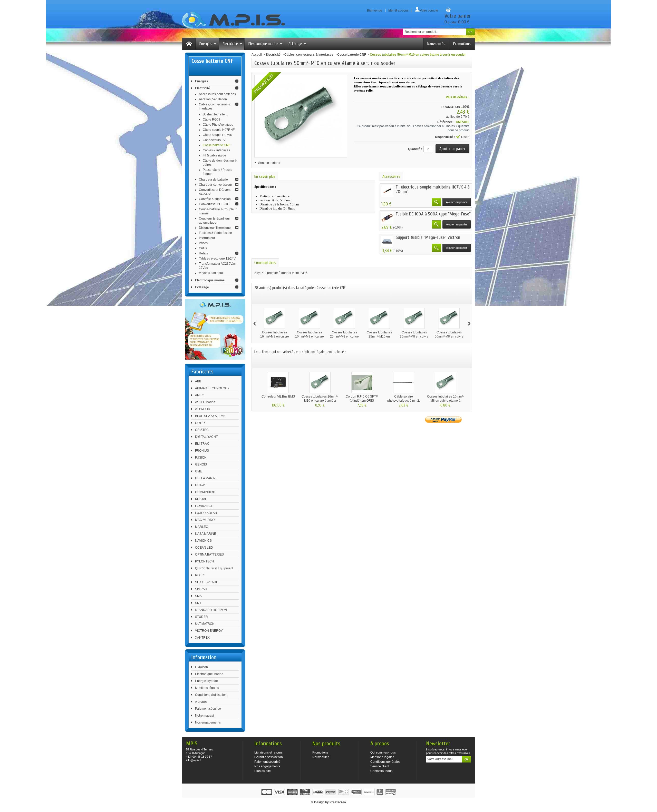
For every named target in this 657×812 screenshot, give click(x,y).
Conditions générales (385, 762)
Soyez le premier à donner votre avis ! (280, 273)
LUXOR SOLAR (206, 513)
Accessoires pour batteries (217, 94)
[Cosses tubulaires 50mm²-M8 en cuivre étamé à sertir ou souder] (449, 318)
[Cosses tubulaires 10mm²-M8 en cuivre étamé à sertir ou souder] (309, 318)
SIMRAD (201, 589)
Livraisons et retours (268, 752)
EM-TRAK (202, 443)
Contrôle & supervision (215, 199)
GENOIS (201, 464)
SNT (198, 603)
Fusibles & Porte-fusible (215, 233)
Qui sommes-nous (383, 752)
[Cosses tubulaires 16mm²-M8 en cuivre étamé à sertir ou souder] (274, 318)
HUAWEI (201, 485)
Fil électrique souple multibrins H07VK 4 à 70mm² (433, 189)
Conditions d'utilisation (211, 695)
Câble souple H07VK (217, 135)
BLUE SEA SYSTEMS (210, 416)
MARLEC (201, 527)
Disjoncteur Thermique (215, 228)
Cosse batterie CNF (216, 145)
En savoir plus (264, 176)
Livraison (201, 667)
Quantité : (415, 149)
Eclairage (295, 44)
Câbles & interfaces (216, 150)
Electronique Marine (209, 674)
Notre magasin (205, 715)
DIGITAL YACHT (206, 437)
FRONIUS (202, 450)
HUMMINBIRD (205, 492)
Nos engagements (208, 722)
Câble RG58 (211, 119)
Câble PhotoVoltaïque (218, 124)
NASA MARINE (205, 534)
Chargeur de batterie (213, 179)
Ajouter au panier (456, 202)
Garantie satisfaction (268, 757)
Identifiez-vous (398, 10)
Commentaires (265, 262)
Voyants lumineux (211, 273)
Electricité (230, 44)
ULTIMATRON (205, 624)
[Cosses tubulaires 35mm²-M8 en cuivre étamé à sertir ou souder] (414, 318)
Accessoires (391, 176)
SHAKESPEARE (206, 582)
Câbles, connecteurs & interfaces (308, 54)
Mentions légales (207, 688)
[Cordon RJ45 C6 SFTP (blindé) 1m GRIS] (362, 382)
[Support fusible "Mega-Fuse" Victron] (387, 241)
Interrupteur (207, 238)
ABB (198, 381)
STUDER (201, 617)
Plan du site (262, 771)
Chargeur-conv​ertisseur (215, 184)
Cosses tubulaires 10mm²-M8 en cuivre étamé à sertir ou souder (445, 401)
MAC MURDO (205, 520)
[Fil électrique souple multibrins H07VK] (387, 191)
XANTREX (202, 637)
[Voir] (436, 202)
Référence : (446, 122)
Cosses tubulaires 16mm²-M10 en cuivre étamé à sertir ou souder (320, 401)
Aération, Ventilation (213, 99)
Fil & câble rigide (214, 155)
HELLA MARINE (206, 478)
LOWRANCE (204, 506)
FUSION (201, 457)
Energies (205, 44)
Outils (203, 248)
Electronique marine (263, 44)
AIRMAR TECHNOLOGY (212, 388)
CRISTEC (202, 430)
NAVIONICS (203, 540)
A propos (201, 702)
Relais (203, 253)
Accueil (257, 54)
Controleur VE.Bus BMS (278, 396)
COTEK (200, 423)
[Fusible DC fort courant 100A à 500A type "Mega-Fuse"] (387, 218)
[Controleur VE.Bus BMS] (278, 382)
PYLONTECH (204, 561)
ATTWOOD (202, 409)
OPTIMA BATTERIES (209, 554)
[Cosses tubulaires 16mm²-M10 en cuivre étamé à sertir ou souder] (320, 382)
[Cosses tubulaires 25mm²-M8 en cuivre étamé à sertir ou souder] (344, 318)
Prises (203, 243)
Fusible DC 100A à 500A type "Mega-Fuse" (433, 214)
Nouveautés (436, 44)
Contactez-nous (381, 771)
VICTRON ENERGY (209, 630)
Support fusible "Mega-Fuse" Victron (428, 237)
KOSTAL (201, 499)
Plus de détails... (457, 97)
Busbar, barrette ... (215, 114)
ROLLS (200, 575)
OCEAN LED (204, 547)
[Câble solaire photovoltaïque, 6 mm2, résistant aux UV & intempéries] (403, 382)
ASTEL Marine (205, 402)
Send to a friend (269, 163)
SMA (198, 596)
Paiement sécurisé (208, 708)
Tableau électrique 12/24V (217, 258)
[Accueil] (188, 44)
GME (198, 471)
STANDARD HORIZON (211, 610)
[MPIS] (233, 20)
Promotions (462, 44)
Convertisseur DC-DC (214, 204)
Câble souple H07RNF (219, 130)
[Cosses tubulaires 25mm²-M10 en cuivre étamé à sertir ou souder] (379, 318)
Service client (379, 766)
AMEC (199, 395)
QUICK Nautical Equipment (214, 568)
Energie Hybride (206, 681)
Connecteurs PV (214, 140)
